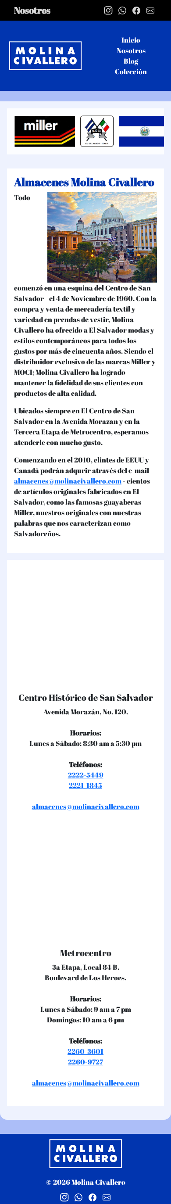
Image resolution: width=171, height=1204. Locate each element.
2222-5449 (85, 775)
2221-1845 (85, 785)
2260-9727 (85, 1062)
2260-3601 (85, 1051)
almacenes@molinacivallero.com (67, 481)
